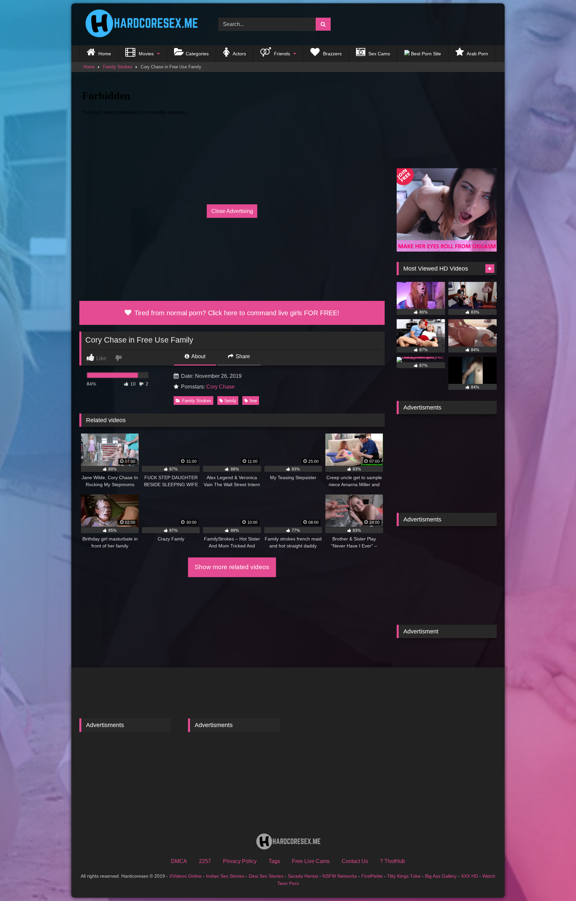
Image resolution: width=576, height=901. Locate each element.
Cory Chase (220, 387)
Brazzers (332, 53)
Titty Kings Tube (404, 876)
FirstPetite (372, 876)
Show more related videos (232, 566)
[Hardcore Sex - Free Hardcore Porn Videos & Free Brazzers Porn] (139, 24)
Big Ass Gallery (441, 876)
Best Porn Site (425, 53)
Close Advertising (232, 211)
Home (104, 53)
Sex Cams (378, 53)
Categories (197, 53)
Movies (145, 53)
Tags (274, 861)
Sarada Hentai (303, 876)
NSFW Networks (339, 876)
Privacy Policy (240, 861)
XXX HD (469, 876)
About (197, 356)
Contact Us (355, 861)
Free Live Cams (311, 861)
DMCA (179, 861)
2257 (205, 861)
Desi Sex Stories (266, 876)
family (230, 400)
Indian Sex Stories (225, 876)
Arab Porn (477, 53)
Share (242, 356)
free (253, 400)
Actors (239, 53)
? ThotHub (392, 861)
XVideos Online (185, 876)
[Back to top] (555, 881)
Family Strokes (117, 66)
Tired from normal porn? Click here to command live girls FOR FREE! (235, 313)
